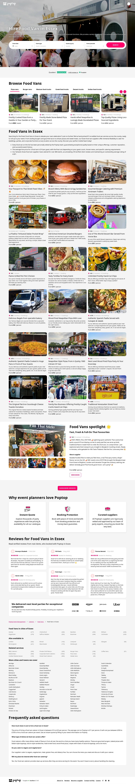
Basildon (73, 632)
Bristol (42, 642)
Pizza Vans (73, 654)
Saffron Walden (44, 634)
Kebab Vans (74, 656)
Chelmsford (43, 632)
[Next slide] (124, 91)
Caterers (31, 622)
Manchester (43, 644)
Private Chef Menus (46, 651)
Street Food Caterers (46, 656)
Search (120, 4)
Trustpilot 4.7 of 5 (31, 780)
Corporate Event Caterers (47, 654)
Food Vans (40, 622)
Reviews (67, 781)
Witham (103, 632)
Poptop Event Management (17, 622)
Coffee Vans (105, 651)
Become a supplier (77, 781)
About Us (60, 781)
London (11, 642)
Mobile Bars (12, 654)
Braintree (73, 634)
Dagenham (12, 634)
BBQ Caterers (13, 651)
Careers (98, 781)
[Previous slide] (121, 91)
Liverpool (73, 642)
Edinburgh (73, 644)
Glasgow (104, 642)
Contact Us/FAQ (89, 781)
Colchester (104, 634)
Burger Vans (74, 651)
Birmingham (12, 644)
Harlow (11, 632)
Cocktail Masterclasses (16, 656)
